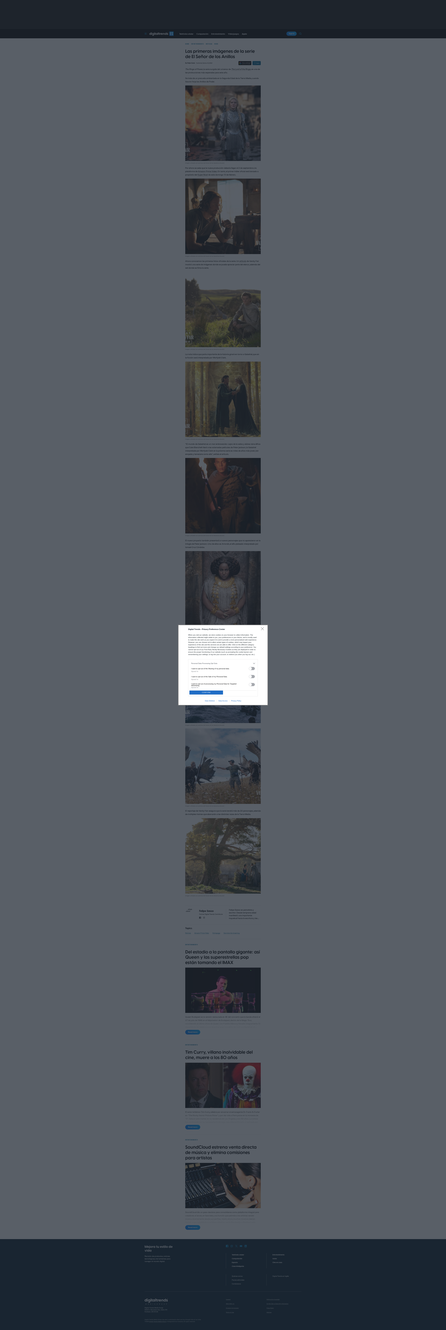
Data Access (223, 701)
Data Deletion (210, 701)
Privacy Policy (236, 701)
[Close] (263, 629)
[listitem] (223, 663)
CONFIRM (206, 692)
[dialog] (223, 665)
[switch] (252, 668)
